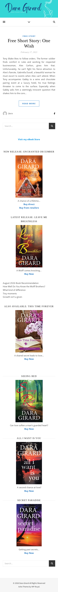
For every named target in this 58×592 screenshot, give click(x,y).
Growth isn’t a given (12, 296)
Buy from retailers (29, 207)
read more (29, 103)
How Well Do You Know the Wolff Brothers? (24, 286)
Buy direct (29, 204)
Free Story (29, 36)
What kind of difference (14, 290)
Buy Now (29, 273)
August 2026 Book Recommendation (21, 283)
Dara (10, 113)
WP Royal (35, 586)
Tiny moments (10, 293)
